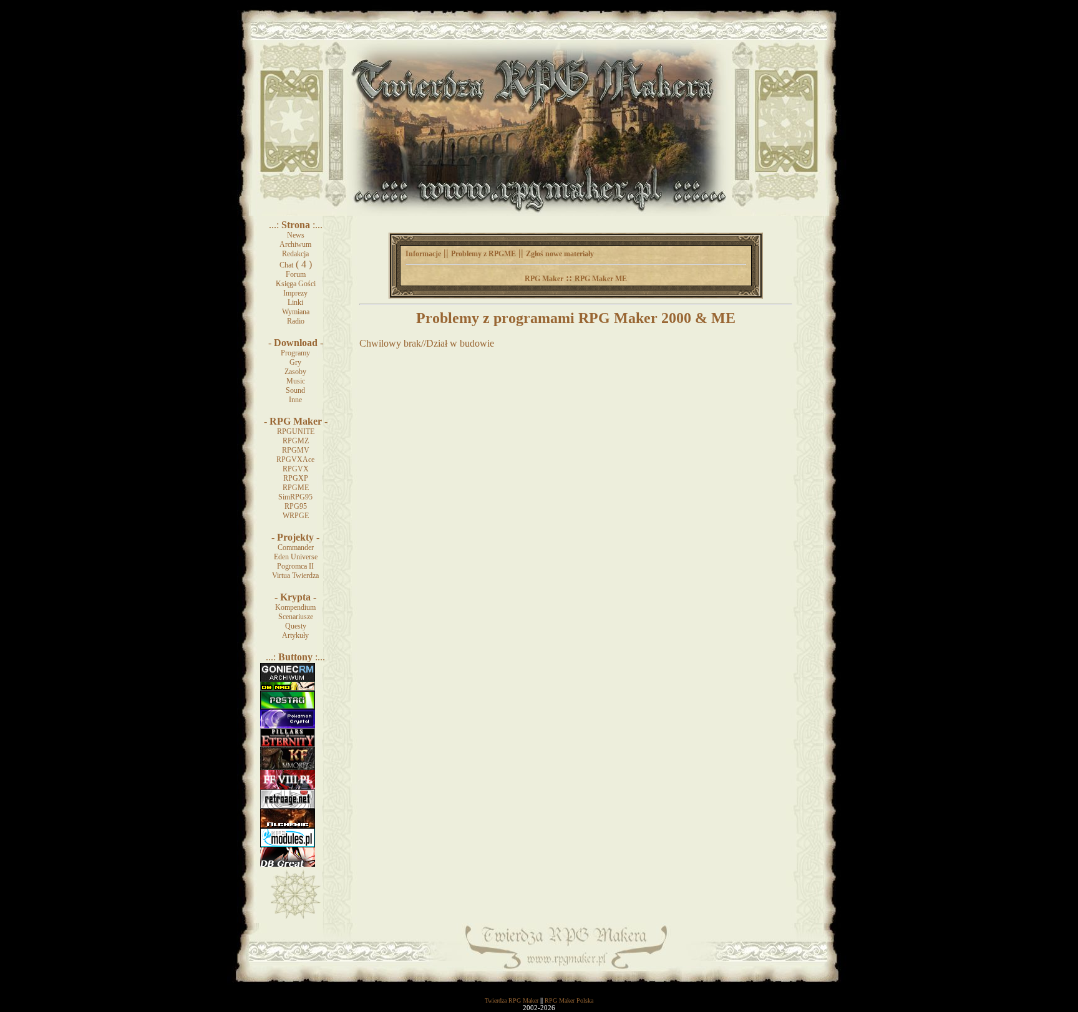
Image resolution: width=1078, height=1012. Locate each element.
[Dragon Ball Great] (287, 864)
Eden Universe (296, 556)
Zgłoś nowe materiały (560, 253)
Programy (295, 353)
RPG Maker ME (601, 278)
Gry (295, 362)
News (295, 235)
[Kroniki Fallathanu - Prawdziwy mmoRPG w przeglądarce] (287, 767)
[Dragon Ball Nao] (287, 688)
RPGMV (295, 450)
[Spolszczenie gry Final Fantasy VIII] (287, 787)
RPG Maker (544, 278)
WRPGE (296, 515)
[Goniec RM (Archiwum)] (287, 679)
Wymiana (295, 311)
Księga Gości (296, 283)
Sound (295, 390)
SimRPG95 (295, 497)
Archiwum (295, 244)
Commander (296, 547)
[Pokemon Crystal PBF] (287, 725)
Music (295, 381)
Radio (295, 321)
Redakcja (295, 253)
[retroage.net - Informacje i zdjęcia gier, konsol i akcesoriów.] (287, 806)
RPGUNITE (295, 431)
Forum (296, 274)
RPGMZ (296, 440)
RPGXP (295, 478)
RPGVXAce (295, 459)
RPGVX (296, 469)
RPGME (296, 487)
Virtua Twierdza (295, 575)
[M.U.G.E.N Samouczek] (287, 707)
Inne (295, 399)
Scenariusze (295, 616)
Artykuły (295, 635)
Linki (295, 302)
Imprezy (295, 293)
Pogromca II (295, 566)
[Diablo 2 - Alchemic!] (287, 825)
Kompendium (295, 607)
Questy (295, 626)
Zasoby (295, 371)
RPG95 (295, 506)
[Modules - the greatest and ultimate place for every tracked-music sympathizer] (287, 845)
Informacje (423, 253)
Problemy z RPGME (483, 253)
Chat (286, 265)
